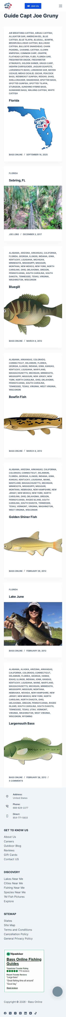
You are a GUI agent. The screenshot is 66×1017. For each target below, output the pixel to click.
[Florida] (33, 128)
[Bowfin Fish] (33, 424)
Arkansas (37, 253)
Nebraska (26, 489)
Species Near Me (15, 892)
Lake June (16, 596)
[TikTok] (35, 1013)
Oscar (38, 73)
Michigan (39, 259)
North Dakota (29, 699)
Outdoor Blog (12, 845)
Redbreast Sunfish (26, 76)
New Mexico (27, 266)
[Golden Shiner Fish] (33, 544)
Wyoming (27, 716)
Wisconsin (30, 279)
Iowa (51, 256)
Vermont (22, 506)
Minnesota (15, 263)
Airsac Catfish (43, 33)
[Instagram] (15, 1013)
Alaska (25, 669)
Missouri (41, 263)
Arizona (25, 253)
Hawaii (45, 676)
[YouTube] (30, 1013)
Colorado (39, 359)
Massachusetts (18, 373)
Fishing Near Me (14, 887)
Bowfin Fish (17, 397)
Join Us (35, 6)
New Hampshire (42, 489)
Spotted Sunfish (18, 83)
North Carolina (25, 379)
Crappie (42, 53)
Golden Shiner (30, 63)
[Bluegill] (33, 314)
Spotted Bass (48, 80)
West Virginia (48, 386)
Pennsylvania (17, 273)
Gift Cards (10, 854)
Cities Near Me (13, 883)
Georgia (23, 256)
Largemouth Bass (19, 70)
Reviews (9, 850)
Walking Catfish (37, 90)
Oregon (44, 269)
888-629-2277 (20, 807)
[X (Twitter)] (10, 1013)
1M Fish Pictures (14, 896)
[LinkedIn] (25, 1013)
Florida (14, 100)
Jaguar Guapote (42, 66)
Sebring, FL (17, 180)
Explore (9, 901)
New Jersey (39, 376)
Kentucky (14, 259)
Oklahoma (33, 269)
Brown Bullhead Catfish (23, 43)
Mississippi (28, 263)
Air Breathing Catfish (21, 33)
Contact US (11, 859)
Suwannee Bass (18, 90)
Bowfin (49, 39)
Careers (9, 841)
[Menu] (60, 5)
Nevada (25, 692)
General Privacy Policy (18, 938)
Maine (46, 479)
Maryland (39, 369)
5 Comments (16, 780)
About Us (10, 836)
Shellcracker (17, 80)
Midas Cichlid (26, 73)
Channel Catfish (29, 49)
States (8, 920)
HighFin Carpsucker (20, 66)
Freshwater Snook (19, 59)
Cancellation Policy (16, 934)
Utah (33, 709)
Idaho (12, 679)
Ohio (23, 269)
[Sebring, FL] (33, 207)
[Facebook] (5, 1013)
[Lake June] (33, 624)
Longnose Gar (39, 70)
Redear (43, 76)
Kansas (49, 366)
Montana (14, 266)
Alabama (14, 253)
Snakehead (32, 80)
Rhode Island (33, 499)
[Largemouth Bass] (33, 750)
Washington (16, 279)
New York (40, 266)
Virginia (44, 276)
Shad (51, 76)
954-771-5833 (20, 817)
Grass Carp (46, 63)
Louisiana (26, 259)
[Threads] (20, 1013)
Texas (35, 276)
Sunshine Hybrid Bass (33, 86)
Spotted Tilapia (38, 83)
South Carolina (35, 273)
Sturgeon (14, 86)
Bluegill (38, 39)
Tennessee (25, 276)
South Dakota (29, 503)
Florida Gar (44, 56)
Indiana (43, 256)
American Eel (34, 36)
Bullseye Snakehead (30, 46)
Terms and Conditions (18, 929)
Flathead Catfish (19, 56)
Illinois (33, 256)
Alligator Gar (17, 36)
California (50, 253)
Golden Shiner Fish (23, 517)
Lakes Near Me (13, 879)
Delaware (30, 363)
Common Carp (28, 53)
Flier (33, 56)
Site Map (9, 925)
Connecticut (16, 363)
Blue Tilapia (26, 39)
